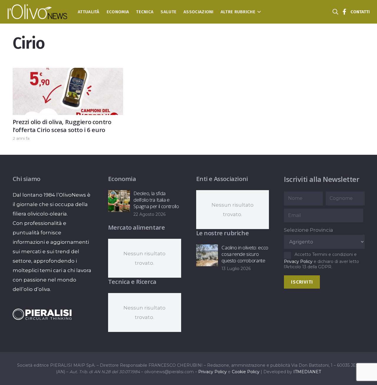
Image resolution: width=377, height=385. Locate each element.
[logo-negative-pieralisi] (42, 314)
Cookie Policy (245, 371)
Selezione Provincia (308, 230)
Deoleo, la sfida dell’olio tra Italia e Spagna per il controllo (156, 200)
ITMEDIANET (307, 371)
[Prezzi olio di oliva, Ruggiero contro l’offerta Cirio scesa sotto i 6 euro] (68, 72)
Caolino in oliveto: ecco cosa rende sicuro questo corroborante (244, 254)
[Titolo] (344, 12)
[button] (258, 12)
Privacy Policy (298, 261)
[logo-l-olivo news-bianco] (37, 11)
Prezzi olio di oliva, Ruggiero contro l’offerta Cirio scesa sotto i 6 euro (62, 126)
